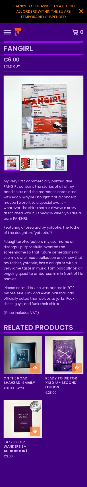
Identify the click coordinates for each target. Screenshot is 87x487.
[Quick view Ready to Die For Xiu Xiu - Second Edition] (77, 368)
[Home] (35, 32)
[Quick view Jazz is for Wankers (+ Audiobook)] (35, 431)
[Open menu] (7, 32)
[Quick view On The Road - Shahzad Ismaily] (35, 368)
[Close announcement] (81, 12)
